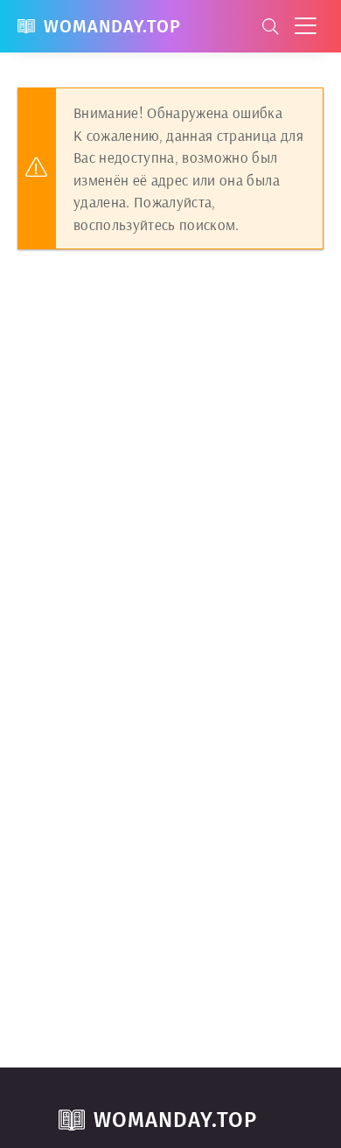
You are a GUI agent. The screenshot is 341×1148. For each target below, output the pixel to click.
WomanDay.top (112, 26)
